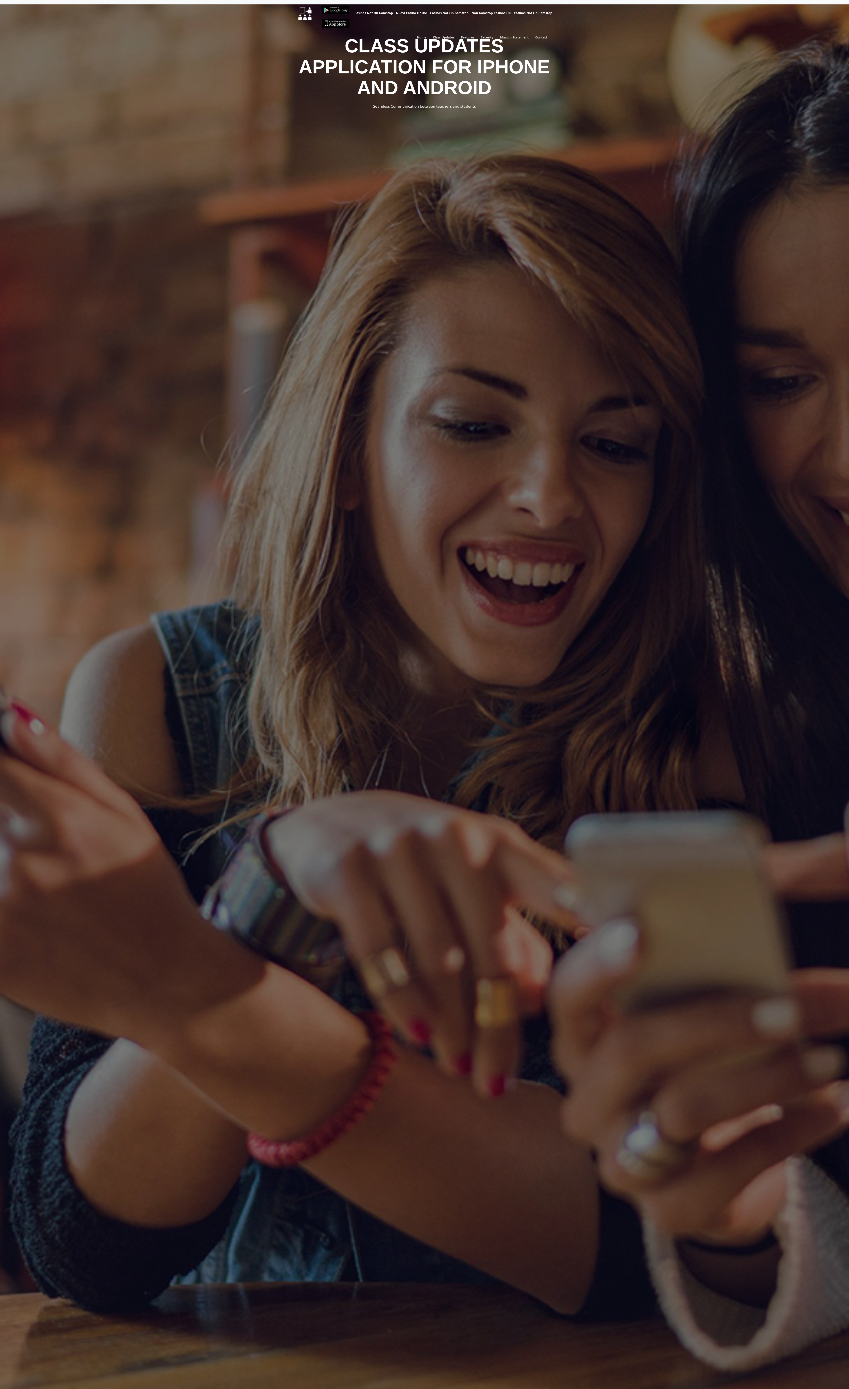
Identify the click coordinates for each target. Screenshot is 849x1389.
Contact (541, 39)
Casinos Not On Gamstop (373, 13)
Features (467, 39)
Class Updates (443, 39)
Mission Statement (514, 39)
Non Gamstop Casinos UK (491, 13)
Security (487, 39)
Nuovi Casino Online (411, 13)
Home (421, 39)
